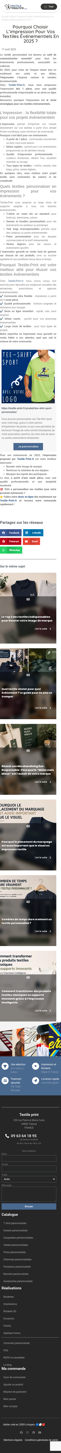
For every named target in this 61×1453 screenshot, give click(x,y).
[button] (11, 532)
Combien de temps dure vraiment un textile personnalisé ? (27, 921)
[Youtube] (39, 1432)
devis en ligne (25, 496)
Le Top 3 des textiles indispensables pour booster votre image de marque (27, 618)
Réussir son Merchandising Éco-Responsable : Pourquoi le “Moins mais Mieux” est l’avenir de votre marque (28, 770)
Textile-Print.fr (16, 84)
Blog (12, 16)
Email (5, 1164)
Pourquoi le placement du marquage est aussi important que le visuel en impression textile (27, 845)
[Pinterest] (33, 1432)
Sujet (4, 1175)
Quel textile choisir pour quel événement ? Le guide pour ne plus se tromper (27, 692)
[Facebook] (21, 1432)
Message (7, 1185)
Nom (4, 1154)
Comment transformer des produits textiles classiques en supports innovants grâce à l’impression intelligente (26, 996)
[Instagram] (27, 1432)
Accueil (5, 16)
